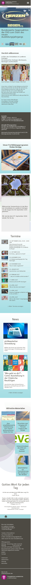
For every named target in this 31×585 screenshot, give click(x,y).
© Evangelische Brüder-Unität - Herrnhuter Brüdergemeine (15, 507)
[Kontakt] (29, 297)
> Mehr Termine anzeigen (15, 306)
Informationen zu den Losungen (15, 509)
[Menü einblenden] (28, 3)
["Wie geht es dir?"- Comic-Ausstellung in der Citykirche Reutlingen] (15, 363)
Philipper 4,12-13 (15, 504)
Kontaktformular (19, 120)
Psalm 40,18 (15, 495)
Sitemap (3, 561)
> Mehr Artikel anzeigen (15, 393)
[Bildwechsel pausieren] (2, 44)
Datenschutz (4, 559)
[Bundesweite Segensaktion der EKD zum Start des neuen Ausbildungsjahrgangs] (15, 17)
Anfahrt (3, 552)
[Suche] (29, 300)
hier (20, 147)
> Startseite (4, 6)
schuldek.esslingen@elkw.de (14, 536)
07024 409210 (10, 533)
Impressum (4, 557)
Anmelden (4, 563)
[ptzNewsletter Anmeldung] (15, 331)
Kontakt (3, 554)
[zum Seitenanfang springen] (29, 294)
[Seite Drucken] (5, 516)
